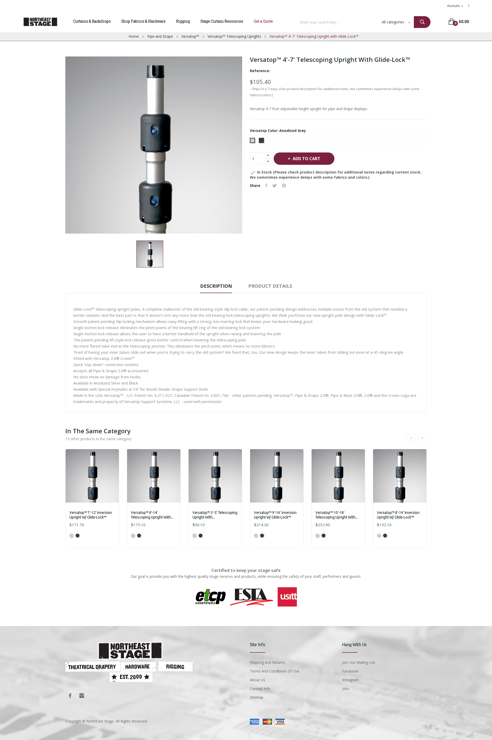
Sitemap (256, 697)
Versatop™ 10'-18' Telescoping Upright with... (336, 515)
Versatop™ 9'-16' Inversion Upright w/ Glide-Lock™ (275, 515)
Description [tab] (216, 286)
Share (266, 185)
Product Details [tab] (270, 286)
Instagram (81, 695)
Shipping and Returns (267, 662)
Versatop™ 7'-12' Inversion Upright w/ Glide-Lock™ (90, 515)
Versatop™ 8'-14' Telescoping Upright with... (152, 515)
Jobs (345, 688)
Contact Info (260, 688)
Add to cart (306, 158)
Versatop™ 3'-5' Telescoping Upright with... (214, 515)
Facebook (70, 695)
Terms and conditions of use (274, 671)
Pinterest (284, 185)
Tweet (274, 185)
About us (257, 679)
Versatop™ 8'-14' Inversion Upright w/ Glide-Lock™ (398, 515)
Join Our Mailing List (358, 662)
